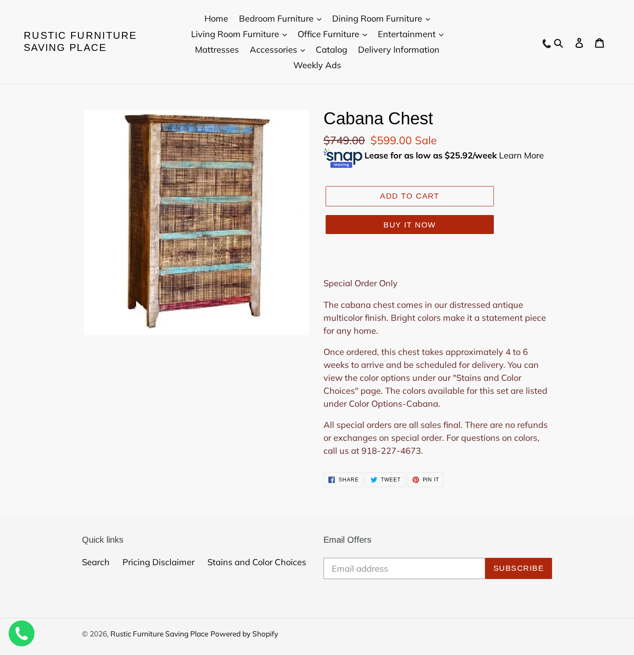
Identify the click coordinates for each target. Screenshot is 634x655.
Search (96, 562)
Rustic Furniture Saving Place (80, 41)
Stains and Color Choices (256, 562)
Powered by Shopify (244, 633)
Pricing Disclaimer (158, 562)
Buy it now (409, 225)
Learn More (521, 154)
